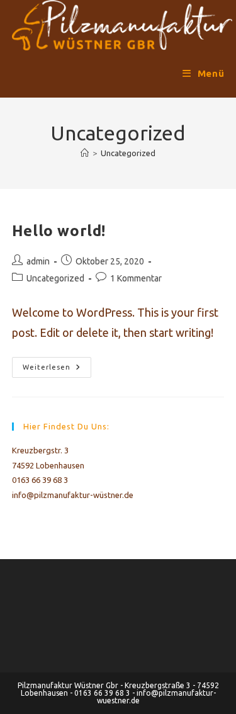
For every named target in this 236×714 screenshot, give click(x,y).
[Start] (85, 153)
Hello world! (59, 230)
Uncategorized (128, 153)
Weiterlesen (57, 370)
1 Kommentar (136, 278)
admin (38, 261)
